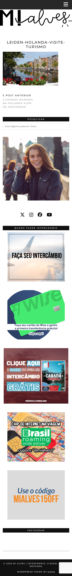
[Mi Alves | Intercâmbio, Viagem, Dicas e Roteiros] (36, 17)
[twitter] (22, 215)
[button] (67, 5)
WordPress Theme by (36, 572)
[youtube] (49, 215)
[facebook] (40, 215)
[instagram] (31, 215)
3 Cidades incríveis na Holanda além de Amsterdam (18, 101)
